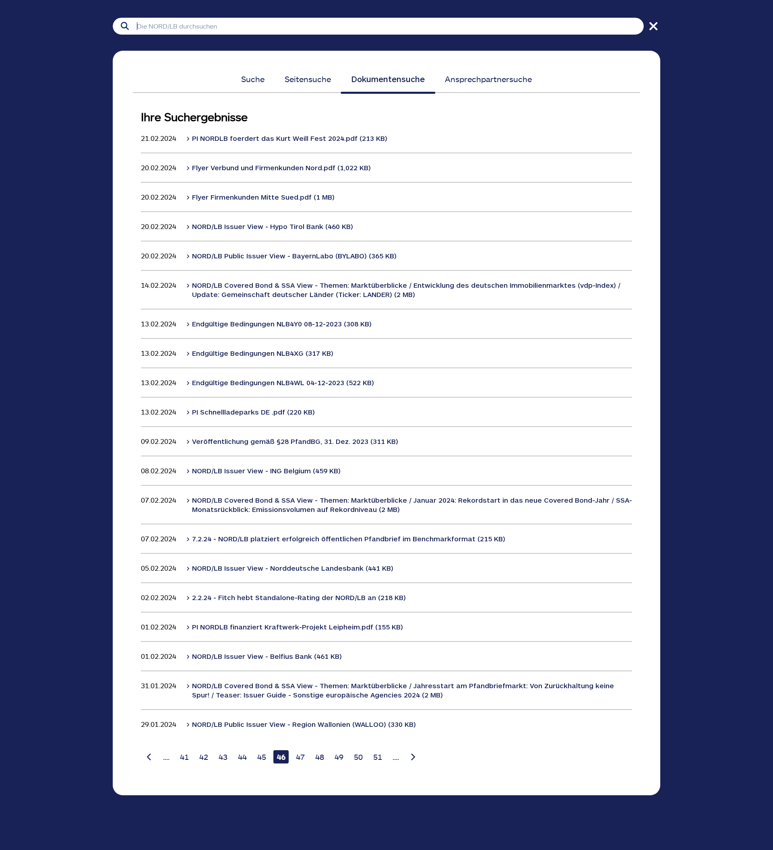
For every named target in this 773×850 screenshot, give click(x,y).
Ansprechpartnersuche (488, 79)
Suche (253, 79)
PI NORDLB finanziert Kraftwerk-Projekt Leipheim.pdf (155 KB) (297, 627)
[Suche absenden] (125, 26)
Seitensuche (308, 79)
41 (184, 756)
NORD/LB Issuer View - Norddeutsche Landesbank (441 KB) (292, 568)
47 (300, 756)
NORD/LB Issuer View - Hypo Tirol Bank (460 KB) (272, 226)
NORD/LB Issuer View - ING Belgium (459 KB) (266, 470)
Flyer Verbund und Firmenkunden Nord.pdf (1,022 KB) (281, 167)
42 (203, 756)
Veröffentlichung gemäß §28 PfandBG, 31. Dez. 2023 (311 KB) (295, 441)
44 (242, 756)
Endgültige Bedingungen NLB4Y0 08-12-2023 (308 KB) (282, 324)
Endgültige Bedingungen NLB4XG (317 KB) (262, 353)
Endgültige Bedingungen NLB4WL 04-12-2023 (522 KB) (283, 382)
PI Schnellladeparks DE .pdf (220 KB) (253, 412)
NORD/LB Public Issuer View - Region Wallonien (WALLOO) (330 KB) (304, 724)
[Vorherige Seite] (149, 756)
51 (377, 756)
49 (339, 756)
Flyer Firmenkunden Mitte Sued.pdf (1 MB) (263, 197)
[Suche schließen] (652, 26)
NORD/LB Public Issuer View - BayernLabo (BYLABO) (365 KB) (294, 256)
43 (223, 756)
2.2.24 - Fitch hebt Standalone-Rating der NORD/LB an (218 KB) (299, 597)
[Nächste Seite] (412, 756)
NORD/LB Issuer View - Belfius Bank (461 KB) (267, 656)
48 (319, 756)
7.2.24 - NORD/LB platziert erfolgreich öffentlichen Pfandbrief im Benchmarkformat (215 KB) (348, 538)
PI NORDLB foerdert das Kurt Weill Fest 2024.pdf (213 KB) (289, 138)
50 (358, 756)
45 (261, 756)
